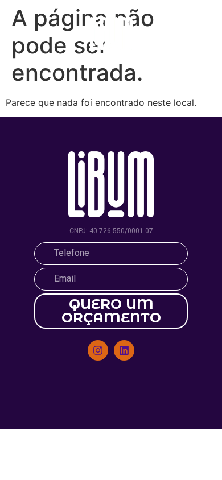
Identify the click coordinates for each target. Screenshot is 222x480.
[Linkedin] (124, 350)
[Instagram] (98, 350)
